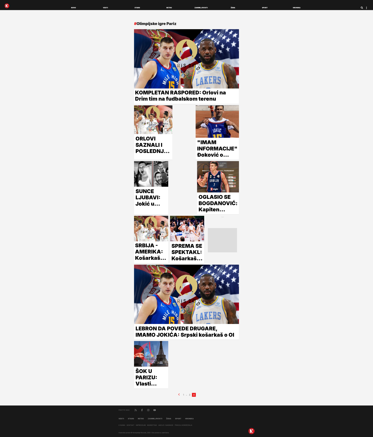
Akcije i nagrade (165, 425)
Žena (233, 8)
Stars (137, 8)
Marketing (152, 425)
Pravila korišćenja (183, 425)
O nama (122, 425)
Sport (265, 8)
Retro (169, 8)
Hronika (296, 8)
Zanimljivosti (201, 8)
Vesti (105, 8)
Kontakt (130, 425)
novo (73, 8)
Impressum (141, 425)
